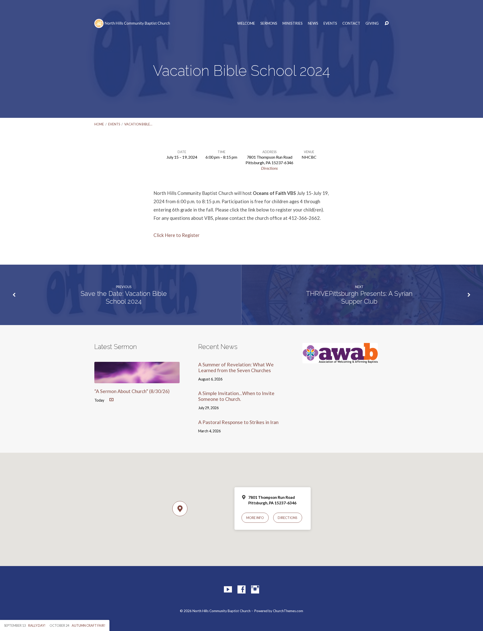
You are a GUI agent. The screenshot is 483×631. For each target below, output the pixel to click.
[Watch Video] (111, 400)
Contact (351, 23)
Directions (269, 168)
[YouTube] (228, 589)
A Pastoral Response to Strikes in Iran (238, 422)
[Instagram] (255, 589)
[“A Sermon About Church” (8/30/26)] (137, 379)
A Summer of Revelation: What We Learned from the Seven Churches (236, 367)
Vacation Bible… (138, 124)
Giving (372, 23)
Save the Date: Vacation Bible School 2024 (123, 297)
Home (99, 124)
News (313, 23)
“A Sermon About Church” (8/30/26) (132, 391)
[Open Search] (387, 23)
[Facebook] (241, 589)
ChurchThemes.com (288, 611)
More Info (255, 518)
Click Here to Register (176, 235)
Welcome (246, 23)
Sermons (268, 23)
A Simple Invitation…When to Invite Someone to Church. (236, 396)
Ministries (293, 23)
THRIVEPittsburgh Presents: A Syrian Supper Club (359, 297)
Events (330, 23)
